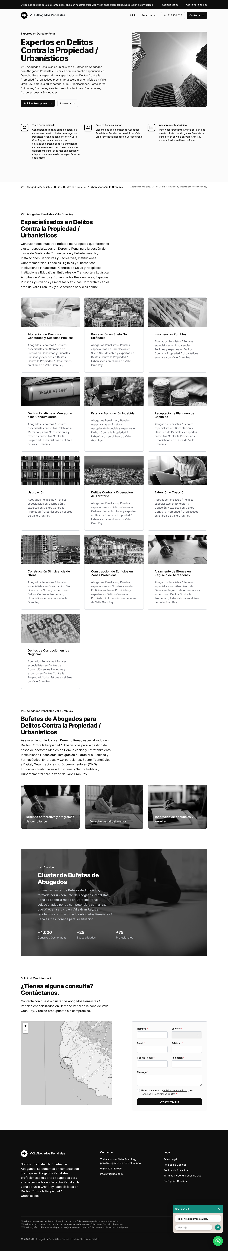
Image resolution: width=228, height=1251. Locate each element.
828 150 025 (175, 15)
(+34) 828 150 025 (111, 1168)
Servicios (147, 15)
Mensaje (142, 1072)
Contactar (195, 15)
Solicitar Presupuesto (36, 103)
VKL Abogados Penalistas (47, 15)
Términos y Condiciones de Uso (158, 1093)
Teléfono (177, 1043)
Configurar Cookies (175, 1181)
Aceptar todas (170, 4)
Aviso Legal (170, 1159)
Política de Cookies (175, 1164)
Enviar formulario (170, 1101)
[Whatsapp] (218, 1241)
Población (178, 1057)
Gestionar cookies (196, 4)
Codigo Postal (146, 1057)
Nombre (142, 1028)
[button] (66, 1063)
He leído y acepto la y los (167, 1092)
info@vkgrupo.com (111, 1173)
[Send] (218, 1227)
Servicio (177, 1028)
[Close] (219, 1209)
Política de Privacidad (175, 1090)
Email (141, 1043)
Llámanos (65, 103)
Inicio (133, 15)
